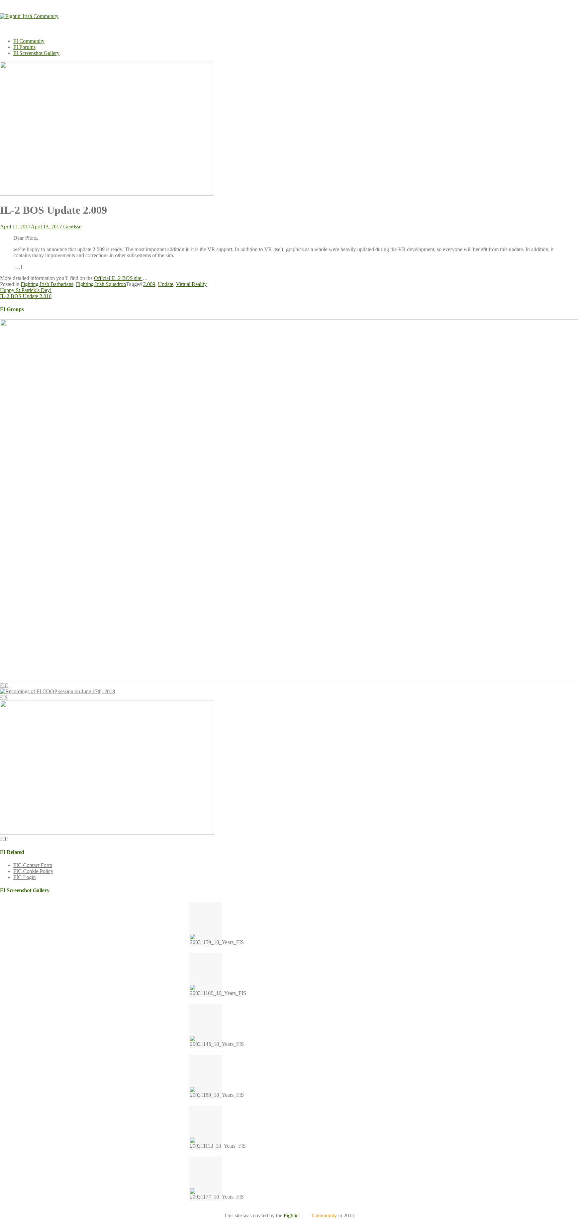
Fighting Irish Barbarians (47, 284)
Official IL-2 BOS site (118, 278)
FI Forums (24, 47)
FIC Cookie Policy (33, 871)
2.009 (149, 284)
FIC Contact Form (32, 865)
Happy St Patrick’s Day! (26, 290)
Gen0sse (72, 226)
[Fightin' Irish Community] (29, 16)
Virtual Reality (191, 284)
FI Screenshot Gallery (36, 53)
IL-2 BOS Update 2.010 (26, 296)
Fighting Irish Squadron (101, 284)
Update (165, 284)
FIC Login (24, 877)
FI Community (28, 41)
